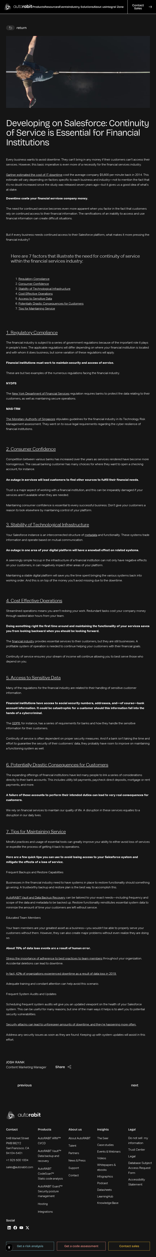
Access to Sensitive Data (35, 298)
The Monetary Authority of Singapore (30, 419)
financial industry (23, 641)
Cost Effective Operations (35, 293)
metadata (91, 535)
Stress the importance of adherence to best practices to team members (54, 958)
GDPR (16, 723)
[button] (38, 7)
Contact (12, 1129)
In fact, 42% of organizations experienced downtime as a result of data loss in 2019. (61, 973)
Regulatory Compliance (33, 279)
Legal (132, 1129)
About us (75, 1129)
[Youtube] (21, 1228)
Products (44, 1129)
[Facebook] (15, 1228)
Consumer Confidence (33, 284)
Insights (103, 1129)
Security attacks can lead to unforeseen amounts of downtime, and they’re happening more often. (71, 1024)
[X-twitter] (27, 1228)
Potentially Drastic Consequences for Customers (51, 303)
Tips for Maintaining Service (36, 308)
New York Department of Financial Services (40, 393)
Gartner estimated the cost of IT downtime (34, 175)
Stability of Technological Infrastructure (44, 289)
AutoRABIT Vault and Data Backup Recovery (35, 897)
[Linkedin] (9, 1228)
